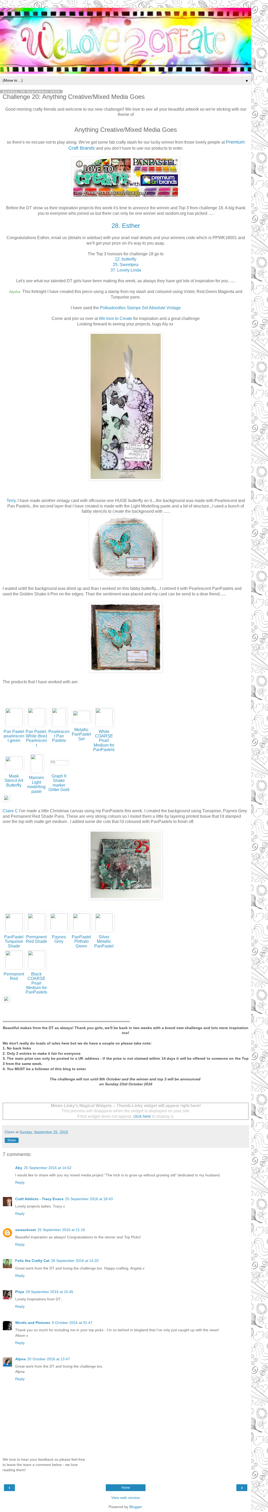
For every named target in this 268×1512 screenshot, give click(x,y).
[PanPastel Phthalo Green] (81, 931)
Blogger (135, 1507)
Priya (19, 1292)
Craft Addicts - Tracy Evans (39, 1199)
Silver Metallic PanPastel (104, 941)
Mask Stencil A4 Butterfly (13, 780)
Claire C (10, 811)
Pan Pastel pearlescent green (14, 736)
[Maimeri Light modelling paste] (36, 772)
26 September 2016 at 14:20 (75, 1261)
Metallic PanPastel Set (81, 734)
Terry (11, 500)
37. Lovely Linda (125, 270)
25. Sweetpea (125, 264)
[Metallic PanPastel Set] (81, 722)
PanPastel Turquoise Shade (14, 941)
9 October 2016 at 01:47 (72, 1323)
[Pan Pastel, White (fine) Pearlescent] (36, 726)
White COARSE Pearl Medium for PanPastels (104, 740)
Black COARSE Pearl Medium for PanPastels (36, 983)
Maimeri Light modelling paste (36, 784)
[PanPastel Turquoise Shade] (14, 931)
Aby (18, 1168)
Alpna (20, 1359)
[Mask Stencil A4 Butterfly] (14, 768)
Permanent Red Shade (36, 939)
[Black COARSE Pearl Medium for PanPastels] (36, 969)
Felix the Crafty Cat (32, 1261)
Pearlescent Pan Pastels (59, 736)
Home (125, 1488)
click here (142, 1116)
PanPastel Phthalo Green (81, 941)
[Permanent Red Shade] (36, 931)
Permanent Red (14, 976)
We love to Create (115, 318)
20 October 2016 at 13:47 (48, 1359)
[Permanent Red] (14, 969)
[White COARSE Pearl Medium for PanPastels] (104, 726)
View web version (125, 1498)
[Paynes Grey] (59, 931)
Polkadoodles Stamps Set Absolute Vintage (140, 308)
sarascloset (25, 1230)
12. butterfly (125, 259)
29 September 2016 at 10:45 (49, 1292)
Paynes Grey (59, 939)
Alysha (15, 292)
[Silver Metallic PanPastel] (104, 931)
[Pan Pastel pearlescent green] (14, 726)
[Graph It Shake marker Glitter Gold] (59, 764)
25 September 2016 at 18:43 (89, 1199)
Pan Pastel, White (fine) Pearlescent (36, 738)
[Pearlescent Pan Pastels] (59, 726)
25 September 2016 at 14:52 (47, 1168)
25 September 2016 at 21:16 (61, 1230)
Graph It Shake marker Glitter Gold (58, 783)
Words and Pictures (32, 1323)
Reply (20, 1182)
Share (11, 1140)
